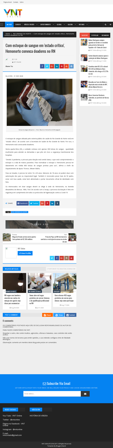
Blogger (49, 315)
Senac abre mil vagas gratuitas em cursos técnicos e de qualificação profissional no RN (39, 299)
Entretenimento (45, 24)
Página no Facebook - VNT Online (14, 424)
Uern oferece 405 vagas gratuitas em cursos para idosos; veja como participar (64, 298)
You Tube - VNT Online (12, 415)
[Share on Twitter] (47, 66)
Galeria (70, 24)
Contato (15, 2)
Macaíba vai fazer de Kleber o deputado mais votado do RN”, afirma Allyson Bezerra (98, 84)
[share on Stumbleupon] (66, 66)
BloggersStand (61, 446)
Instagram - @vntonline (12, 429)
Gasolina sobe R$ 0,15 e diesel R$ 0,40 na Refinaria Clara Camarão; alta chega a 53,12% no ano (98, 70)
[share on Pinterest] (61, 66)
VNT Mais (81, 24)
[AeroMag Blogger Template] (16, 13)
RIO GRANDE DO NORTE (22, 34)
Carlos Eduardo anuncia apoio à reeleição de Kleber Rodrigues (98, 56)
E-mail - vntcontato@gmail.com (12, 434)
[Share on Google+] (52, 66)
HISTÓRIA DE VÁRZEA (39, 415)
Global (59, 24)
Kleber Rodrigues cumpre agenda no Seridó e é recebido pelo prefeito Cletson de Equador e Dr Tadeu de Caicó (98, 44)
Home (10, 24)
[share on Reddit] (71, 66)
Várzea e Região (29, 24)
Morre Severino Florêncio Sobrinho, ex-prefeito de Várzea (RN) (99, 97)
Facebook (72, 315)
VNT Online (45, 444)
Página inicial (8, 2)
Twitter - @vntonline (11, 419)
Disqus (61, 315)
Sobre (22, 2)
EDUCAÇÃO (57, 291)
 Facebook (23, 203)
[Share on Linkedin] (57, 66)
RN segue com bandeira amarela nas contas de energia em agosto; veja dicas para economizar (12, 299)
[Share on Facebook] (42, 66)
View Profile (25, 253)
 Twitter (34, 203)
